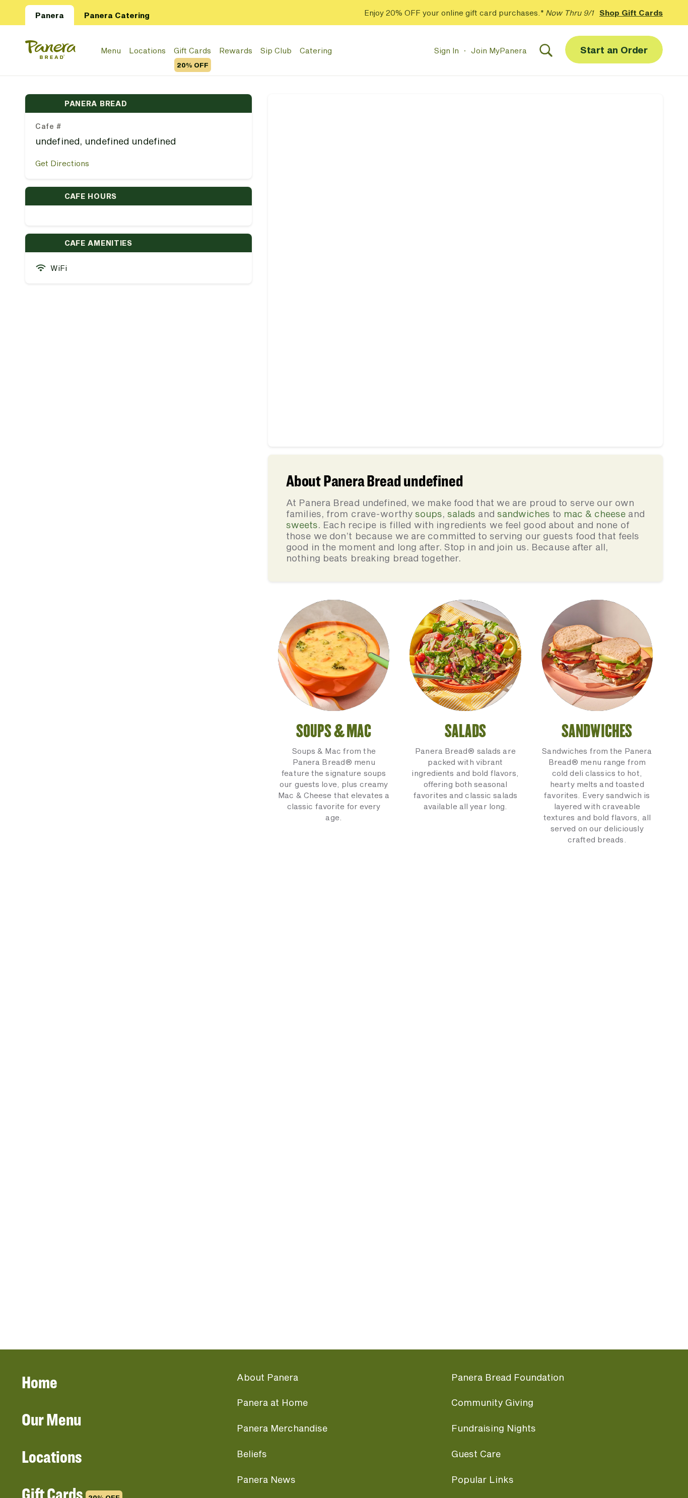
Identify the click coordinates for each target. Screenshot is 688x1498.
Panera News (266, 1479)
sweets (302, 524)
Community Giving (492, 1402)
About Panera (267, 1377)
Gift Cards (192, 51)
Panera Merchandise (282, 1428)
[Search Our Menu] (546, 50)
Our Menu (51, 1419)
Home (39, 1382)
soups (428, 513)
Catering (316, 50)
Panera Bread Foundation (507, 1377)
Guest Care (476, 1453)
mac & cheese (595, 513)
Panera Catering (117, 15)
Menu (111, 50)
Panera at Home (272, 1402)
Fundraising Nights (493, 1428)
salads (461, 513)
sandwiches (523, 513)
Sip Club (276, 50)
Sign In (446, 50)
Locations (147, 50)
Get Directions (62, 163)
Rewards (235, 50)
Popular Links (482, 1479)
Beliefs (252, 1453)
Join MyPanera (499, 50)
